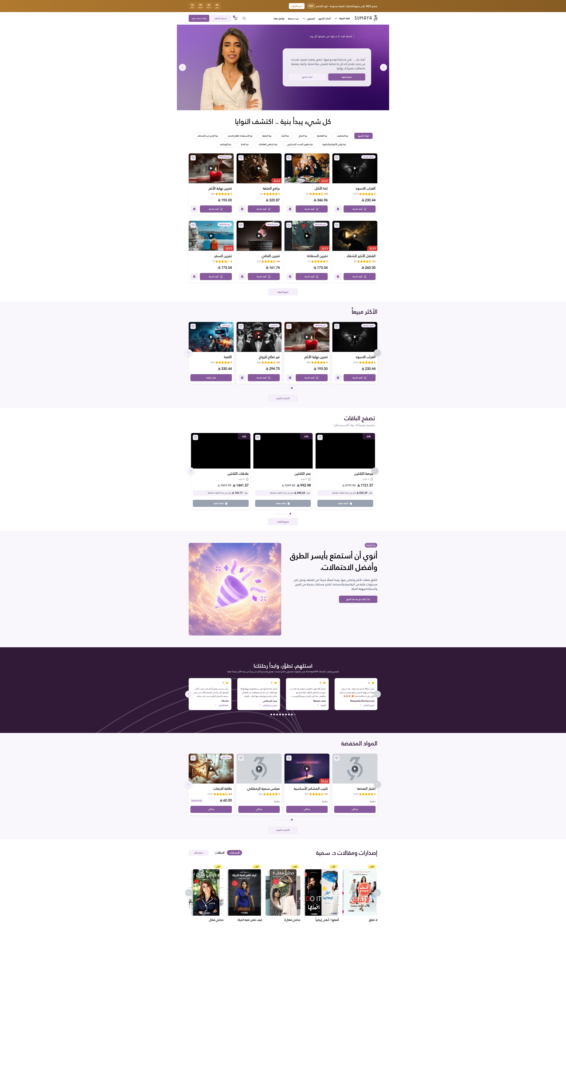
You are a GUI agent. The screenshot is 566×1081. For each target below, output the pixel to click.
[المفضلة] (336, 157)
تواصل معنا (279, 18)
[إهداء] (338, 209)
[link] (354, 168)
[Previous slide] (383, 67)
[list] (311, 18)
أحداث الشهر (325, 18)
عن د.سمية (293, 18)
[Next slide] (182, 67)
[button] (366, 18)
